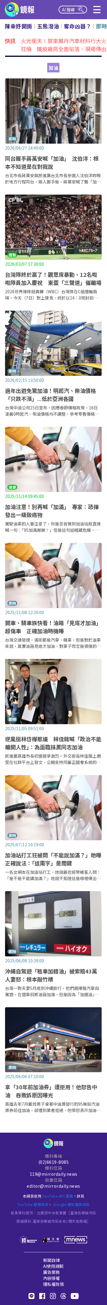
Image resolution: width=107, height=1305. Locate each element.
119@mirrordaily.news (54, 1174)
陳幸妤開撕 (18, 26)
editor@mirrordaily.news (53, 1186)
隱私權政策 (53, 1284)
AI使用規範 (53, 1266)
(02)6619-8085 (53, 1162)
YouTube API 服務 (58, 1195)
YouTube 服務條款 (32, 1204)
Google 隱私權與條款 (71, 1204)
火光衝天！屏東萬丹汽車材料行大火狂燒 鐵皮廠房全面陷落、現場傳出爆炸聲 (63, 46)
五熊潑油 (48, 26)
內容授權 (51, 1278)
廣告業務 (51, 1272)
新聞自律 (51, 1260)
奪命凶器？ (78, 26)
